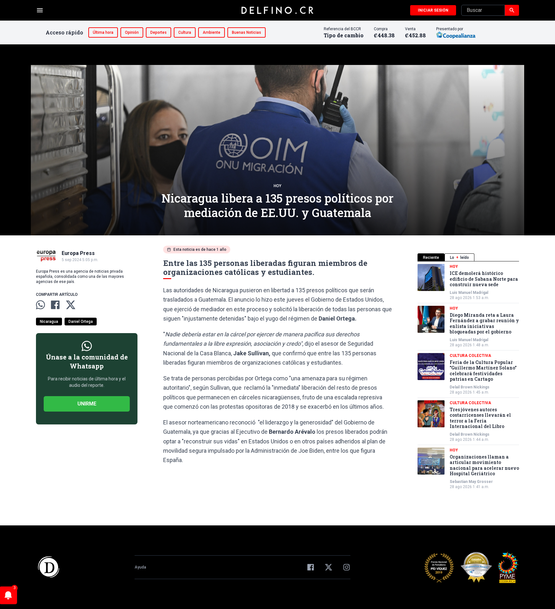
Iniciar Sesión (433, 10)
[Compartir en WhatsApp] (40, 304)
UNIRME (86, 404)
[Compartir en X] (71, 305)
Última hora (103, 32)
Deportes (158, 32)
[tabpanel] (468, 376)
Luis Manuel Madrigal (469, 292)
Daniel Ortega (80, 321)
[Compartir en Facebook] (55, 305)
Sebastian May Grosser (471, 481)
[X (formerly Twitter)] (328, 567)
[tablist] (468, 257)
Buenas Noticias (246, 32)
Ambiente (211, 32)
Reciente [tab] (431, 257)
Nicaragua (49, 321)
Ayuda (140, 567)
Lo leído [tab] (459, 257)
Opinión (132, 32)
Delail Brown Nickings (469, 387)
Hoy (277, 186)
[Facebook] (310, 567)
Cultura (184, 32)
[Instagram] (346, 567)
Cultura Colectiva (470, 355)
